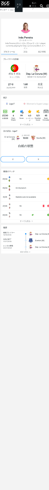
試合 (25, 52)
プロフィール (9, 52)
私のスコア (34, 6)
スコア (18, 6)
